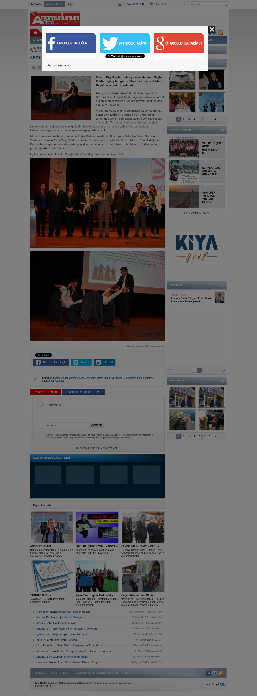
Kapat (211, 29)
